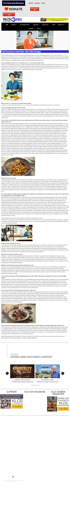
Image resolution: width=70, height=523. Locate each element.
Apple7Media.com (13, 481)
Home (6, 24)
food (49, 55)
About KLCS (45, 24)
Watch (38, 28)
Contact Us (61, 24)
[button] (13, 477)
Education (35, 24)
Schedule (13, 24)
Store (53, 24)
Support (31, 28)
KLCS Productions (24, 24)
